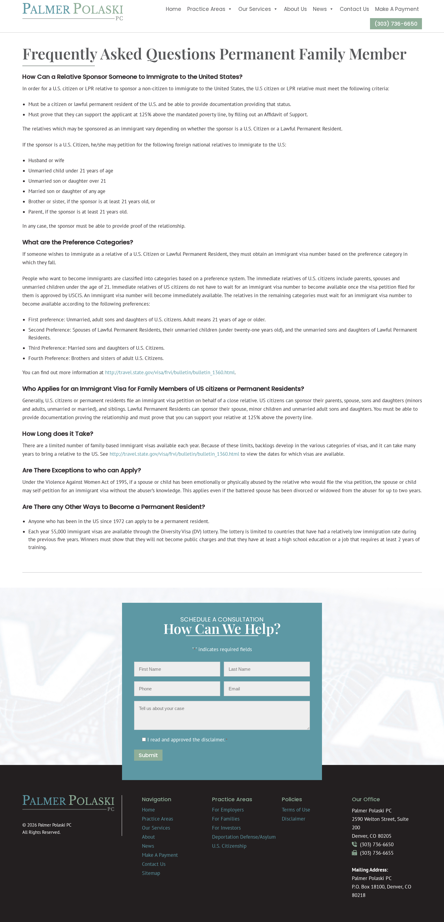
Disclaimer (293, 818)
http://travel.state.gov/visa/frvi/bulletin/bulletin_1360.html (170, 372)
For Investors (226, 827)
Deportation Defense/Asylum (244, 837)
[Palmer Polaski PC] (72, 18)
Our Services (254, 9)
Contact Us (354, 9)
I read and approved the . (187, 739)
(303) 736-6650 (396, 23)
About (148, 837)
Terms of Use (296, 809)
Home (173, 9)
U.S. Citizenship (229, 846)
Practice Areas (206, 9)
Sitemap (151, 873)
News (320, 9)
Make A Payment (397, 9)
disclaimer (212, 739)
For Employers (228, 809)
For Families (226, 818)
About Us (295, 9)
